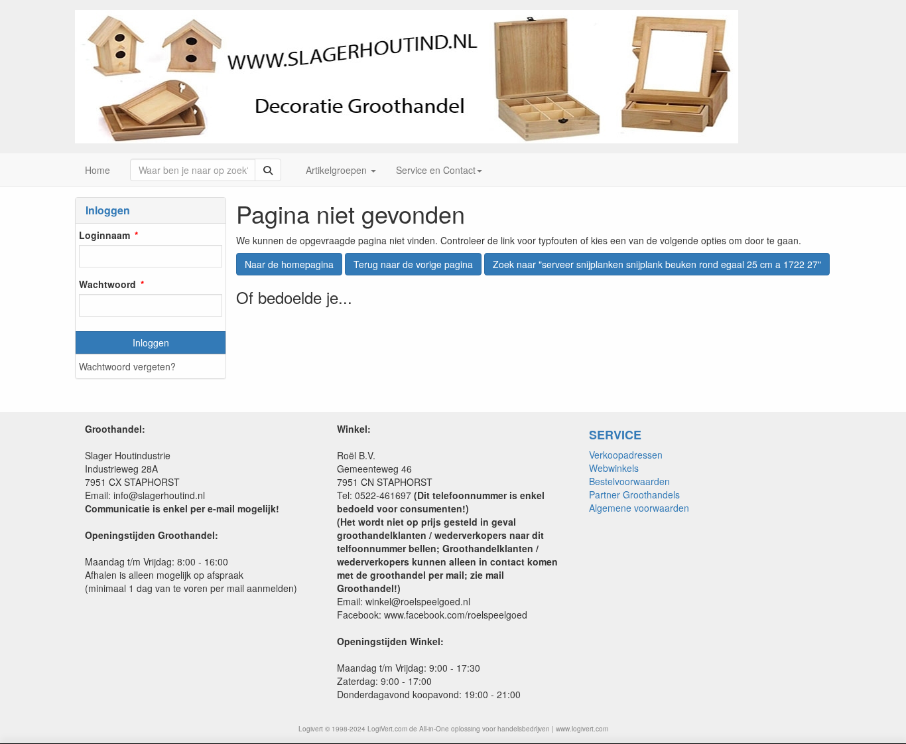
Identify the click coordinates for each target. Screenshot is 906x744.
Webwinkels (614, 468)
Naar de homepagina (289, 264)
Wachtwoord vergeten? (127, 366)
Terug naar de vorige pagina (413, 264)
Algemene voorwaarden (639, 507)
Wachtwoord (107, 284)
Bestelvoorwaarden (629, 481)
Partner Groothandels (634, 494)
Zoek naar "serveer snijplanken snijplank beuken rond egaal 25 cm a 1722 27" (657, 264)
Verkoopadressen (626, 454)
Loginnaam (104, 235)
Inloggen (151, 342)
